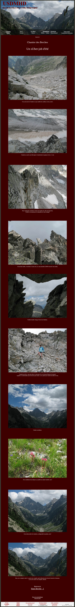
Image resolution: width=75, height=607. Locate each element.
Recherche (53, 31)
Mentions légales (43, 602)
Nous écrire (67, 31)
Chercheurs (54, 604)
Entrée (8, 33)
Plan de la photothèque (37, 597)
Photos (18, 605)
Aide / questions (54, 602)
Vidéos (47, 33)
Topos (33, 33)
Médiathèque (46, 31)
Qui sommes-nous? (30, 603)
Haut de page (37, 598)
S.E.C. (21, 31)
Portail (6, 602)
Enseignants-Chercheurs (67, 33)
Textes (21, 33)
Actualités (8, 31)
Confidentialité (43, 604)
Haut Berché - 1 (37, 589)
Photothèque (54, 33)
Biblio (43, 33)
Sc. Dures (33, 31)
